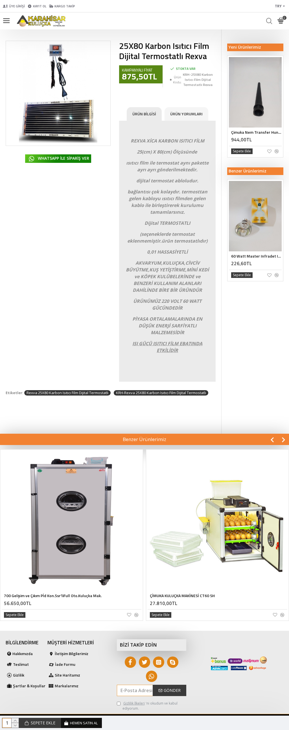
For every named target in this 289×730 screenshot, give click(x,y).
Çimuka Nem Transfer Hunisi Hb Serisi (256, 132)
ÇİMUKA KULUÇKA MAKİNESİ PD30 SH (182, 595)
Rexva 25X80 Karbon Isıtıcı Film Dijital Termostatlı (67, 392)
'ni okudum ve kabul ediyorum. (150, 706)
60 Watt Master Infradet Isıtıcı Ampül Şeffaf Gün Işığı (256, 256)
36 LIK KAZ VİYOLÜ (20, 533)
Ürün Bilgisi (144, 114)
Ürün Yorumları (186, 114)
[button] (272, 440)
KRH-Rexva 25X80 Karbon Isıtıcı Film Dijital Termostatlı (161, 392)
